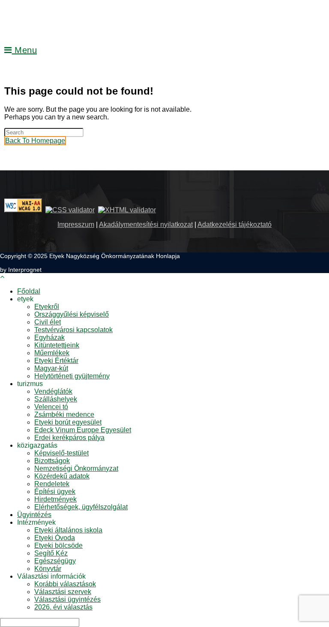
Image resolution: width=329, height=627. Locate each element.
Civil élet (47, 322)
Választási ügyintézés (67, 599)
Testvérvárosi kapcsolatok (73, 329)
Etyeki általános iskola (68, 530)
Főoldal (28, 291)
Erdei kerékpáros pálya (69, 437)
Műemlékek (51, 353)
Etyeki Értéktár (56, 360)
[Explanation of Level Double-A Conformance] (23, 210)
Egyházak (49, 337)
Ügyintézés (34, 514)
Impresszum (75, 224)
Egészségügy (55, 561)
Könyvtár (47, 568)
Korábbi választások (65, 584)
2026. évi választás (63, 607)
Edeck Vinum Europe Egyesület (82, 430)
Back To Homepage (35, 140)
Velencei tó (51, 406)
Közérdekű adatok (62, 476)
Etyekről (46, 306)
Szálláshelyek (55, 399)
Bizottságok (52, 460)
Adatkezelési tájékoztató (234, 224)
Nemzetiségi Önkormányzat (76, 468)
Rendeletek (51, 483)
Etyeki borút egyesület (68, 422)
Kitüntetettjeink (56, 345)
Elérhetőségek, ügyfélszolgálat (81, 507)
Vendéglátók (53, 391)
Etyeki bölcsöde (58, 545)
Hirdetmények (55, 499)
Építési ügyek (54, 491)
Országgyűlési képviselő (71, 314)
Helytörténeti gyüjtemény (72, 376)
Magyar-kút (51, 368)
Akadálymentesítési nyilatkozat (146, 224)
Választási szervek (62, 591)
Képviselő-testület (61, 453)
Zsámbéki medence (64, 414)
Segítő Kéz (51, 553)
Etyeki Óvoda (54, 537)
